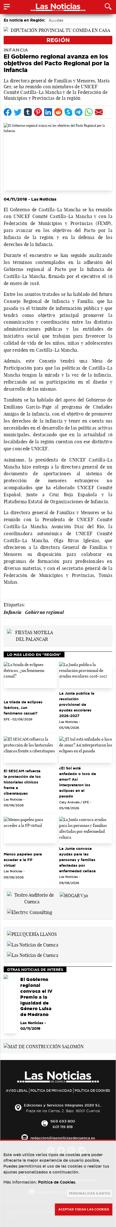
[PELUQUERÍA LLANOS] (32, 933)
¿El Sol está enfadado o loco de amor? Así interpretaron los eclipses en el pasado (77, 782)
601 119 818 (63, 1127)
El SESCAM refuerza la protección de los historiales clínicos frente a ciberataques (22, 782)
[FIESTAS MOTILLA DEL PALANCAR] (31, 635)
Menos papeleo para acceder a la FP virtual (23, 859)
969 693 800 (62, 1121)
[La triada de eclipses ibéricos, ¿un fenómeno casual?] (30, 675)
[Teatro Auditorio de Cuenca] (31, 898)
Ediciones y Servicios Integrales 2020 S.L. (62, 1105)
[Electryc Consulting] (29, 912)
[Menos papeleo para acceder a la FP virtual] (30, 830)
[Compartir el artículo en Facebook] (8, 112)
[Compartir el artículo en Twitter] (18, 112)
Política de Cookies (92, 1090)
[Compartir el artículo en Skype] (68, 112)
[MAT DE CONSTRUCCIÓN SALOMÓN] (44, 1046)
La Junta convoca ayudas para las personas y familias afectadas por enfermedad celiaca (77, 859)
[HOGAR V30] (74, 895)
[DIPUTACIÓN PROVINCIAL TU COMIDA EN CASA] (58, 30)
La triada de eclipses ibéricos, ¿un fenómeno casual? (23, 707)
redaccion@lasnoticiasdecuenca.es (62, 1138)
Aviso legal (17, 1090)
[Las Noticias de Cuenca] (32, 944)
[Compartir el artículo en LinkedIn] (48, 112)
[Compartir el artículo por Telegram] (78, 112)
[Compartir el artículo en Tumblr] (28, 112)
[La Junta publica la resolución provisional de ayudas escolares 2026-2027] (85, 675)
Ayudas (56, 20)
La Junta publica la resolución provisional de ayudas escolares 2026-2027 (76, 704)
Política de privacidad (51, 1090)
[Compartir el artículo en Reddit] (58, 112)
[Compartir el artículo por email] (99, 112)
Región (58, 40)
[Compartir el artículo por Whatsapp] (89, 112)
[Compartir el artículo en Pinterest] (38, 112)
